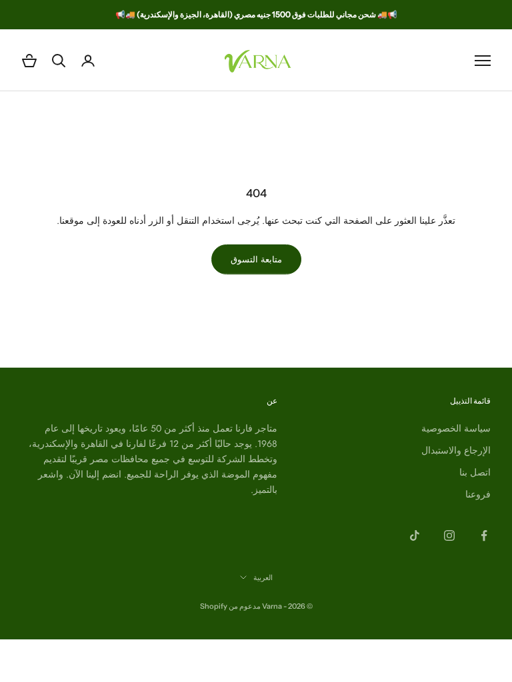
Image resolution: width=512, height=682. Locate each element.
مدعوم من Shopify (230, 606)
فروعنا (478, 494)
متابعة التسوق (256, 259)
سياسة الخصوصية (456, 428)
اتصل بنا (475, 472)
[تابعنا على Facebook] (484, 535)
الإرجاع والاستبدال (456, 450)
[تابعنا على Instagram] (449, 535)
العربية (263, 577)
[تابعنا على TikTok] (414, 535)
